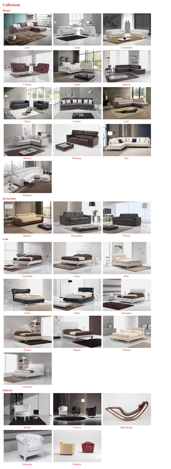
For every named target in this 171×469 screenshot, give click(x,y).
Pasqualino (77, 235)
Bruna (27, 427)
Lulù (126, 121)
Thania (126, 235)
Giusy (77, 276)
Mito (126, 276)
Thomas (126, 350)
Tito (126, 158)
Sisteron (77, 464)
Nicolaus (76, 158)
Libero (27, 121)
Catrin (77, 47)
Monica (27, 235)
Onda (27, 313)
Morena (27, 158)
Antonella (27, 276)
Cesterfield (126, 47)
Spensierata (126, 427)
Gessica (77, 427)
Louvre (77, 121)
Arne (27, 47)
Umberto (27, 386)
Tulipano (27, 195)
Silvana (27, 350)
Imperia (126, 84)
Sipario (77, 350)
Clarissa (27, 84)
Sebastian (126, 313)
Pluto (77, 313)
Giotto (76, 84)
